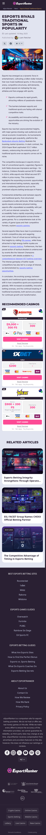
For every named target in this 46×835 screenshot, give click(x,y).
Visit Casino (22, 339)
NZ (21, 759)
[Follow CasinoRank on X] (19, 752)
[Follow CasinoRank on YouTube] (25, 752)
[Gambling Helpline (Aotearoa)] (23, 791)
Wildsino (22, 599)
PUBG (22, 625)
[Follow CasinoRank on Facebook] (7, 752)
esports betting (16, 246)
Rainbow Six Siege (22, 630)
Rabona (22, 594)
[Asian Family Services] (37, 791)
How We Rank (22, 702)
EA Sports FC (22, 635)
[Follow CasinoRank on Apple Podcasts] (37, 752)
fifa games (26, 240)
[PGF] (8, 791)
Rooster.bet (22, 580)
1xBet (22, 585)
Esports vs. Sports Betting (22, 661)
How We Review (22, 697)
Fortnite (22, 621)
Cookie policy (32, 832)
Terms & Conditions (14, 832)
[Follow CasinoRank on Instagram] (13, 752)
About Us (22, 688)
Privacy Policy (22, 706)
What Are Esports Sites (22, 652)
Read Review (22, 343)
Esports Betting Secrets (22, 670)
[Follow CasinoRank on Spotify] (31, 752)
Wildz (22, 590)
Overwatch (22, 616)
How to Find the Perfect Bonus (22, 657)
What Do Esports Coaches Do (22, 666)
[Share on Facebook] (10, 44)
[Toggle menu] (3, 3)
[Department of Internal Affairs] (12, 784)
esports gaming (23, 225)
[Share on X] (4, 44)
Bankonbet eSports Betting (13, 141)
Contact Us (22, 692)
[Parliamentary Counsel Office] (29, 784)
